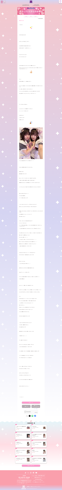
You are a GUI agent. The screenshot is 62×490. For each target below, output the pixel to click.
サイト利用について (31, 486)
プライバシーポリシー (38, 486)
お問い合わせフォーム (38, 477)
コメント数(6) (36, 408)
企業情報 (28, 486)
